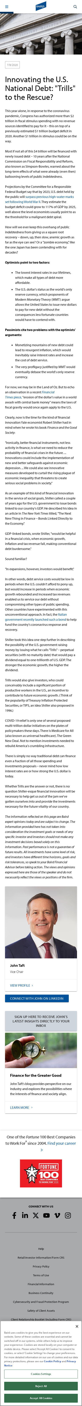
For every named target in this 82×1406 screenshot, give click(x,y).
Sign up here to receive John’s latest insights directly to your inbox (41, 1021)
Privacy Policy (41, 1266)
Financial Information (41, 1284)
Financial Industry (45, 65)
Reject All (41, 1386)
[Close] (77, 1326)
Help (41, 1249)
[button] (6, 6)
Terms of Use (41, 1275)
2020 (27, 65)
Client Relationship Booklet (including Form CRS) (41, 1319)
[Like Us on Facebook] (14, 1215)
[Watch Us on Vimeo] (57, 1215)
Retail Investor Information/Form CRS (41, 1257)
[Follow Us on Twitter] (36, 1215)
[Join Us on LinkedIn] (25, 1215)
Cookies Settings (41, 1373)
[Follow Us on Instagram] (68, 1215)
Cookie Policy (52, 1361)
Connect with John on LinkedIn (37, 998)
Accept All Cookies (41, 1398)
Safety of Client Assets (41, 1311)
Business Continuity (41, 1293)
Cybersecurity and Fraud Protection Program (41, 1302)
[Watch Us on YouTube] (46, 1215)
